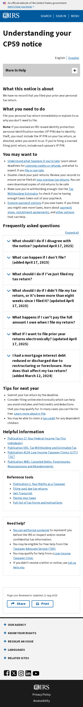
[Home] (11, 15)
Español (73, 58)
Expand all (72, 232)
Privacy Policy (41, 695)
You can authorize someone (31, 530)
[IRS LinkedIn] (28, 672)
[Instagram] (21, 672)
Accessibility (41, 701)
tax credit (49, 418)
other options (65, 212)
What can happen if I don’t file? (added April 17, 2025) (39, 260)
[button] (61, 16)
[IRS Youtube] (36, 672)
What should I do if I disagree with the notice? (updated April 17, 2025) (43, 243)
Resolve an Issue (21, 641)
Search (46, 16)
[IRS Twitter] (14, 672)
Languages (16, 650)
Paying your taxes (24, 498)
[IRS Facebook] (6, 672)
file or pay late (34, 170)
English (60, 58)
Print (45, 604)
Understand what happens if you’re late (34, 161)
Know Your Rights (22, 633)
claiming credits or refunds (43, 166)
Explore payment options (24, 203)
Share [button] (21, 604)
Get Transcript (22, 493)
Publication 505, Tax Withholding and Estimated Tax (42, 448)
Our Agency (17, 625)
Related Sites (18, 658)
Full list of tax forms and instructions (37, 503)
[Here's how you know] (41, 5)
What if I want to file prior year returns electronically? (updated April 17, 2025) (44, 339)
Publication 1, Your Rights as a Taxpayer (39, 484)
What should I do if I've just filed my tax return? (43, 276)
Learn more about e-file (30, 414)
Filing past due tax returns (30, 489)
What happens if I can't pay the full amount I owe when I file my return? (43, 320)
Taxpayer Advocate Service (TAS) (34, 549)
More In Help (16, 70)
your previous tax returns (52, 180)
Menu (75, 16)
